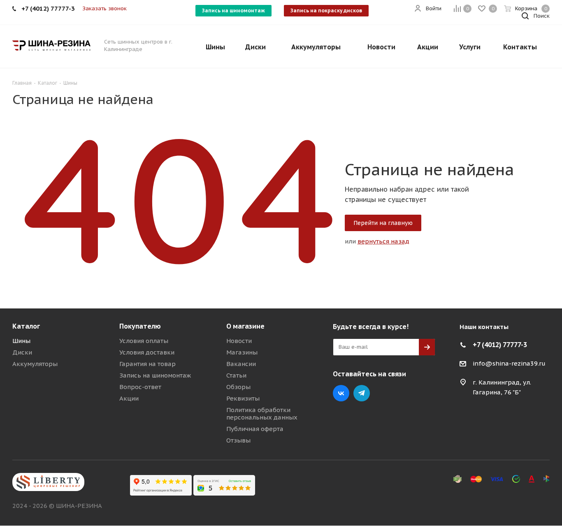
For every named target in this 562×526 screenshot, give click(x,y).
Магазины (242, 352)
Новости (239, 341)
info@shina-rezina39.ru (509, 363)
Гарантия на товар (147, 364)
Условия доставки (146, 352)
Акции (129, 398)
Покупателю (140, 326)
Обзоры (238, 387)
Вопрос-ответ (140, 387)
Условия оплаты (143, 341)
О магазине (245, 326)
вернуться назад (383, 241)
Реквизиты (243, 398)
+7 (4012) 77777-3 (500, 345)
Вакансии (241, 364)
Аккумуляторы (35, 364)
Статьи (236, 375)
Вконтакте (341, 393)
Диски (22, 352)
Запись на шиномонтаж (233, 10)
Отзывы (238, 440)
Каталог (26, 326)
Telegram (361, 393)
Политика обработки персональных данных (261, 413)
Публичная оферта (254, 429)
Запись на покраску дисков (326, 10)
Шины (21, 341)
